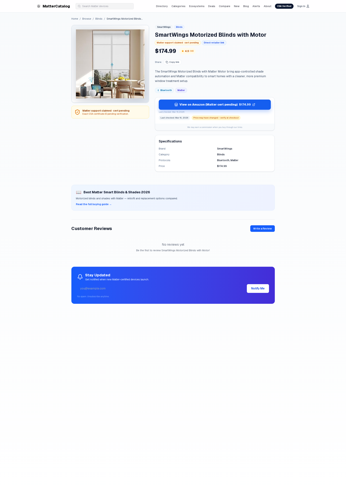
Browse (86, 18)
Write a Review (262, 228)
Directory (162, 6)
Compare (224, 6)
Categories (178, 6)
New (237, 6)
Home (74, 18)
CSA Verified (284, 6)
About (267, 6)
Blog (246, 6)
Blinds (98, 18)
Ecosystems (197, 6)
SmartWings (164, 27)
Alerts (256, 6)
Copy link (174, 62)
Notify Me (258, 288)
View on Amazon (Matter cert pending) (215, 104)
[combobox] (105, 6)
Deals (211, 6)
